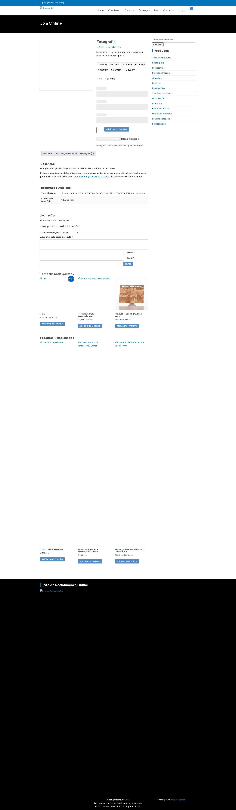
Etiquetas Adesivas (162, 113)
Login (182, 10)
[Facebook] (193, 3)
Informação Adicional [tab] (66, 153)
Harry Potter (158, 98)
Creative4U (114, 10)
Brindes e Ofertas (161, 108)
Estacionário (158, 88)
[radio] (102, 65)
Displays (156, 83)
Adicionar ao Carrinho (116, 129)
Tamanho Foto (103, 60)
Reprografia (158, 62)
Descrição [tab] (48, 153)
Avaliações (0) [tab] (87, 153)
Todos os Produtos (116, 145)
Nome (131, 252)
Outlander (157, 103)
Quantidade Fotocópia (105, 74)
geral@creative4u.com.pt (53, 2)
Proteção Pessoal (161, 72)
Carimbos (157, 78)
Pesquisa (158, 44)
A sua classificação (50, 232)
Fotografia (101, 145)
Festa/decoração (161, 118)
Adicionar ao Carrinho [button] (89, 561)
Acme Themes (178, 799)
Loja (156, 10)
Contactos (168, 10)
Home (100, 10)
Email (130, 258)
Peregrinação (159, 123)
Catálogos (144, 10)
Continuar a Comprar (108, 138)
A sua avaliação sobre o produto (56, 237)
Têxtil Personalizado (162, 93)
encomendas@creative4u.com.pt (91, 176)
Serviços (129, 10)
